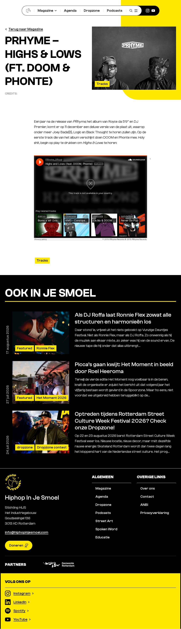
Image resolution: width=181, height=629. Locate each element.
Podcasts (114, 10)
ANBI (144, 505)
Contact (147, 496)
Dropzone (92, 10)
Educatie (102, 537)
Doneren (16, 546)
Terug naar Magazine (25, 29)
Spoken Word (106, 529)
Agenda (70, 10)
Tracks (102, 84)
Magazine (45, 10)
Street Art (104, 521)
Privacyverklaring (154, 513)
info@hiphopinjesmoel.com (26, 532)
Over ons (147, 488)
